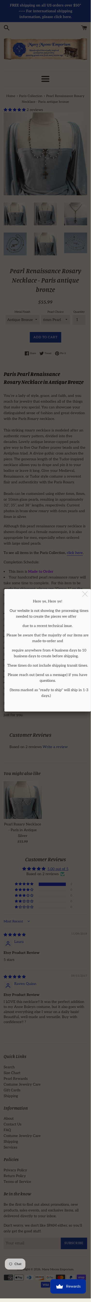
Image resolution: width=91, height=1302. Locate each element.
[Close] (85, 594)
